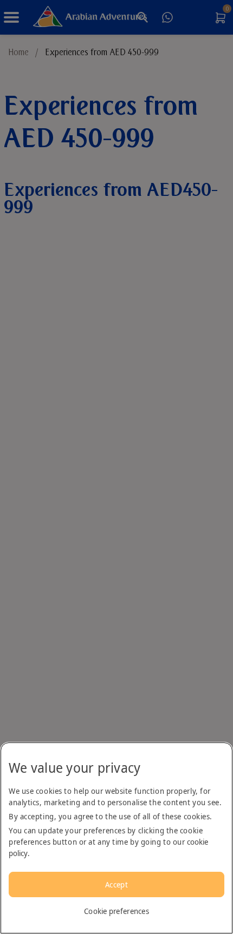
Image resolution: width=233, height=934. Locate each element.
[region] (116, 838)
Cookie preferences (116, 911)
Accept (116, 884)
